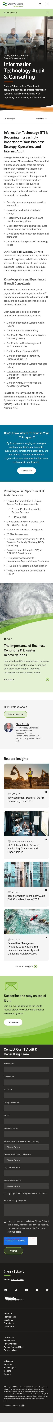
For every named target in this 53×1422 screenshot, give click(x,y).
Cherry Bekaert (11, 55)
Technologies (10, 1367)
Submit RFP (9, 1340)
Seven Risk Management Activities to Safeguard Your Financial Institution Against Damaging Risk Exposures (23, 948)
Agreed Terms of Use (13, 1347)
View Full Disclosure (12, 1405)
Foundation (9, 1323)
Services (25, 55)
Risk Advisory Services (31, 251)
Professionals (10, 1316)
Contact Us (26, 470)
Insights (7, 1370)
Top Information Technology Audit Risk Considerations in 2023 (26, 897)
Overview (40, 118)
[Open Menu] (49, 4)
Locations (8, 1319)
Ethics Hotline (10, 1350)
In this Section (10, 12)
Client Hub (9, 1326)
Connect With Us (15, 714)
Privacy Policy (10, 1343)
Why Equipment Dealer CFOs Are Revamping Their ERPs (26, 799)
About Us (8, 1313)
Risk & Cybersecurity (13, 58)
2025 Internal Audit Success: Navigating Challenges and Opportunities (24, 848)
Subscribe (13, 1022)
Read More (9, 679)
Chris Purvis (22, 724)
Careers (7, 1373)
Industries (8, 1361)
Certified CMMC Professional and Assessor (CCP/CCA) (24, 384)
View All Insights (24, 966)
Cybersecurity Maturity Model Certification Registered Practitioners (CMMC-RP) (26, 374)
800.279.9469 (17, 1279)
